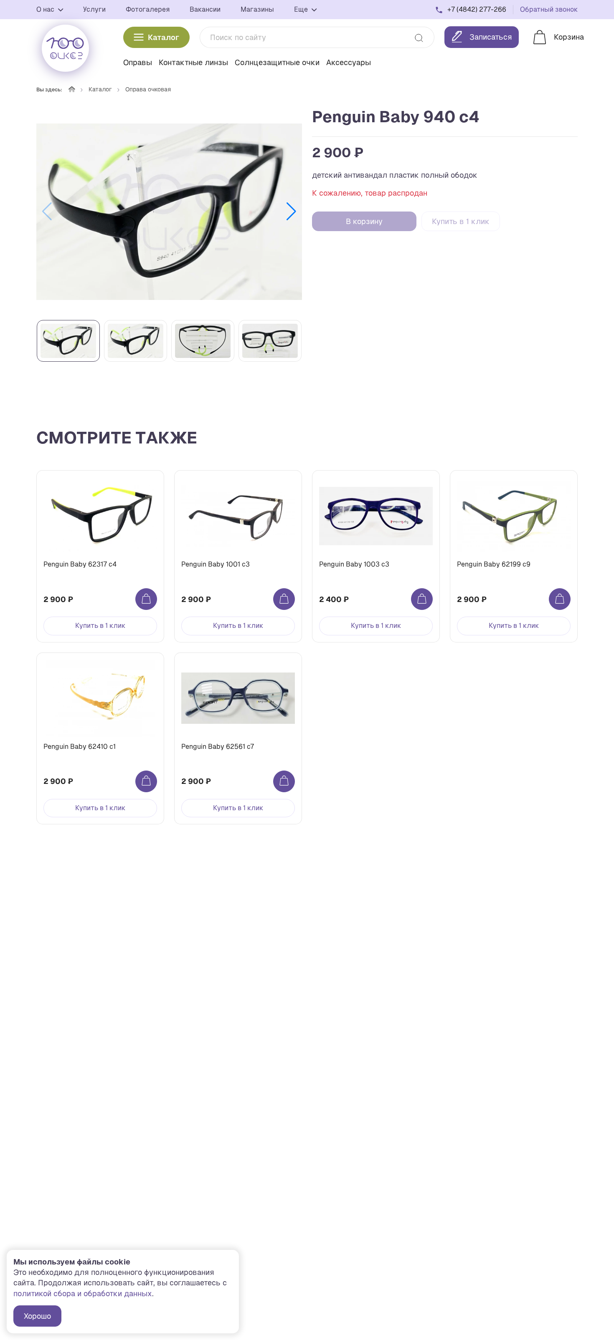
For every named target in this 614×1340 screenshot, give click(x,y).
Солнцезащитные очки (277, 62)
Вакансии (205, 9)
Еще (302, 9)
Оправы (137, 62)
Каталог (163, 37)
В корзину (364, 221)
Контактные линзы (193, 62)
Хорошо (37, 1316)
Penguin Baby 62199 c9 (493, 564)
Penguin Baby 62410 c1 (79, 747)
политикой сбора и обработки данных (82, 1293)
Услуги (94, 9)
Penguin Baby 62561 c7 (217, 747)
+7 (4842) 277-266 (476, 9)
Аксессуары (348, 62)
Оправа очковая (148, 89)
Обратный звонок (549, 9)
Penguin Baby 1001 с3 (215, 564)
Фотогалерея (148, 9)
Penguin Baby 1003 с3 (354, 564)
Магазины (257, 9)
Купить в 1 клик (461, 221)
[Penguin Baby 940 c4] (169, 211)
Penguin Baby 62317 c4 (80, 564)
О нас (46, 9)
